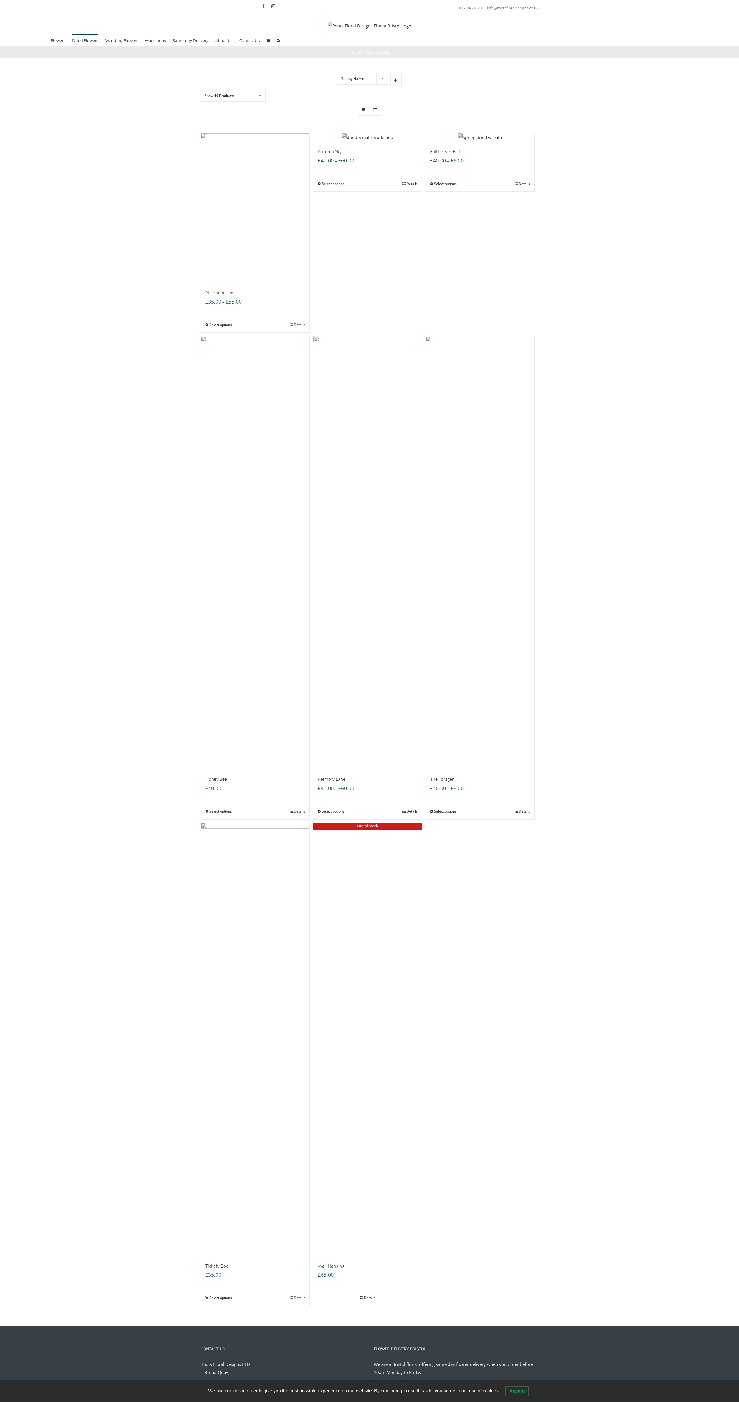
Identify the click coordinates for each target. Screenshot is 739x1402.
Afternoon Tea (219, 292)
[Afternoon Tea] (255, 207)
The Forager (442, 779)
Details (299, 324)
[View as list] (375, 109)
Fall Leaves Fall (445, 151)
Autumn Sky (330, 151)
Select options (220, 324)
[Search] (278, 40)
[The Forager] (480, 552)
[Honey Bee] (255, 552)
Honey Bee (216, 779)
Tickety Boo (217, 1266)
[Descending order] (396, 80)
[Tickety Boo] (255, 1039)
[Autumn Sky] (367, 137)
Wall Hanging (331, 1266)
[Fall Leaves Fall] (480, 137)
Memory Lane (331, 779)
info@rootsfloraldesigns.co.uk (512, 7)
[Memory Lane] (367, 552)
